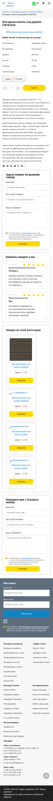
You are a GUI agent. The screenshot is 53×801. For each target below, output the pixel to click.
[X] (18, 166)
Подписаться (26, 614)
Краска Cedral (39, 648)
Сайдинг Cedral (39, 644)
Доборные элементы (12, 648)
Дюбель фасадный (40, 704)
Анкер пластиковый (41, 695)
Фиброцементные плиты (14, 653)
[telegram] (38, 4)
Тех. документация (11, 718)
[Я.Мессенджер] (3, 166)
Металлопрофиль (11, 723)
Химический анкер (40, 709)
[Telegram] (14, 166)
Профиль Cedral (39, 653)
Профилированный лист (14, 658)
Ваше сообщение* (13, 208)
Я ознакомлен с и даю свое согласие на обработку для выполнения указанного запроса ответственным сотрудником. (27, 629)
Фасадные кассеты (12, 662)
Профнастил (9, 727)
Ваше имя (7, 588)
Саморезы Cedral (40, 658)
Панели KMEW (36, 12)
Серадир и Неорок (11, 709)
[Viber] (21, 166)
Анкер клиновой (39, 690)
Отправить (22, 244)
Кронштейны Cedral (41, 662)
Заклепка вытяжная (41, 713)
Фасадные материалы (13, 644)
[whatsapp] (34, 4)
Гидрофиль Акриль (11, 695)
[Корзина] (43, 4)
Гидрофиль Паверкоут (13, 713)
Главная (5, 12)
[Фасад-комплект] (49, 4)
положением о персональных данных (34, 627)
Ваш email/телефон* (15, 194)
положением (26, 233)
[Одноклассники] (11, 166)
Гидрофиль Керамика (13, 699)
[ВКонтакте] (7, 166)
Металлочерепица (11, 732)
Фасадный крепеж (40, 686)
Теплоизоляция (10, 676)
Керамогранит (10, 672)
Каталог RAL (9, 681)
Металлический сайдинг (14, 736)
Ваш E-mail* (8, 599)
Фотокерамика (10, 704)
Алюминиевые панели (13, 667)
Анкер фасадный (40, 699)
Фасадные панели (19, 12)
